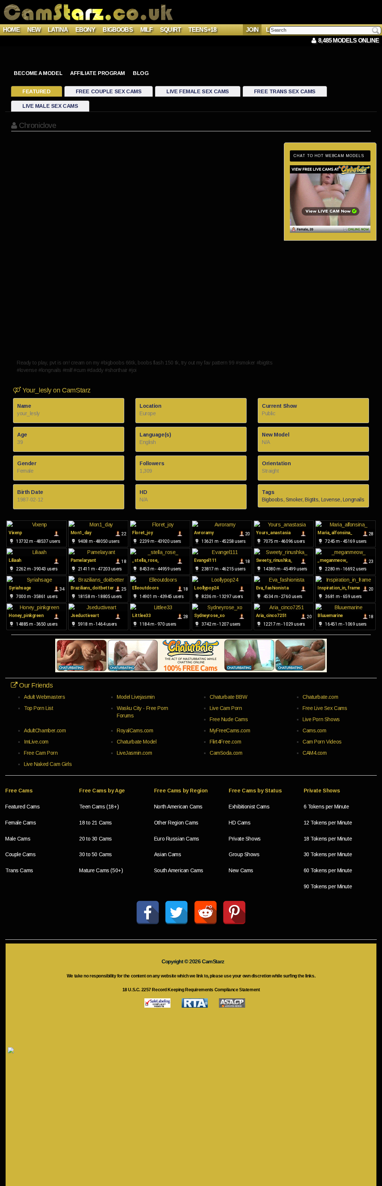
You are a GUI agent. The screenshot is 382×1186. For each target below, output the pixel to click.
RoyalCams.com (135, 730)
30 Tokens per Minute (328, 854)
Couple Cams (20, 854)
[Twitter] (176, 912)
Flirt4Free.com (225, 742)
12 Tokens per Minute (328, 823)
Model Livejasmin (135, 697)
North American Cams (178, 807)
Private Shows (245, 839)
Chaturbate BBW (228, 697)
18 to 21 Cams (95, 823)
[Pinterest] (234, 912)
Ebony (85, 29)
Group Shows (244, 854)
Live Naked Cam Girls (48, 764)
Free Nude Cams (229, 719)
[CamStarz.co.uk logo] (88, 12)
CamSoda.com (226, 753)
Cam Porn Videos (322, 742)
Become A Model (38, 73)
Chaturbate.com (320, 697)
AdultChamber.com (45, 730)
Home (11, 29)
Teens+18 (202, 29)
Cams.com (314, 730)
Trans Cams (19, 870)
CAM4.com (315, 753)
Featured (36, 91)
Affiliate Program (97, 73)
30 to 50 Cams (95, 854)
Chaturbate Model (136, 742)
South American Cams (178, 870)
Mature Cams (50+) (101, 870)
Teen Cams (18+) (99, 807)
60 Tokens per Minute (328, 870)
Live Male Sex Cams (50, 106)
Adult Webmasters (44, 697)
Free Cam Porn (41, 753)
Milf (146, 29)
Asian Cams (167, 854)
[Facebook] (148, 912)
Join (252, 29)
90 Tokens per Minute (328, 886)
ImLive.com (36, 742)
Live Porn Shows (321, 719)
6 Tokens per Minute (326, 807)
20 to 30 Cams (95, 839)
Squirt (170, 29)
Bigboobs (118, 29)
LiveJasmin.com (134, 753)
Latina (58, 29)
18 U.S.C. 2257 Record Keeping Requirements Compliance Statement (191, 989)
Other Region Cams (176, 823)
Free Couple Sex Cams (109, 91)
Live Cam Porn (226, 708)
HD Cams (239, 823)
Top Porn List (38, 708)
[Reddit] (205, 912)
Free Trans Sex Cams (285, 91)
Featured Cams (22, 807)
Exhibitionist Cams (249, 807)
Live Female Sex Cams (197, 91)
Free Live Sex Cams (325, 708)
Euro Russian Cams (176, 839)
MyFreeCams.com (230, 730)
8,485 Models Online (347, 40)
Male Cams (17, 839)
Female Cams (20, 823)
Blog (140, 73)
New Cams (241, 870)
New (34, 29)
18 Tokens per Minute (328, 839)
